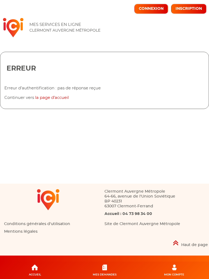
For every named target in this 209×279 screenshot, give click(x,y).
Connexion (151, 9)
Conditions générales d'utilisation (37, 224)
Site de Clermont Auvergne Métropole (142, 224)
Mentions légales (21, 231)
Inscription (189, 9)
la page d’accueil (52, 98)
